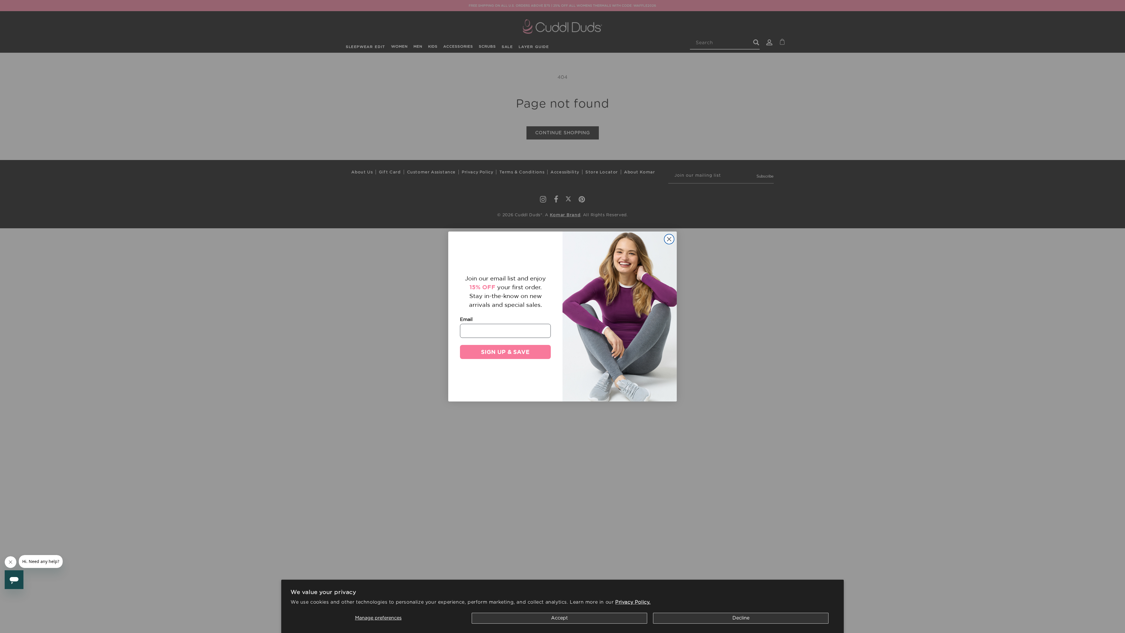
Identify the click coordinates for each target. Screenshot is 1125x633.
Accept (559, 618)
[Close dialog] (669, 239)
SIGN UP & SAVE (505, 351)
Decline (740, 618)
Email (466, 319)
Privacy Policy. (633, 602)
